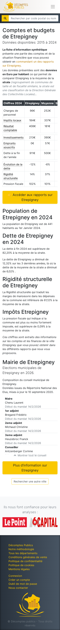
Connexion (15, 575)
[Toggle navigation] (52, 6)
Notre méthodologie (21, 549)
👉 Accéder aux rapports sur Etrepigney (30, 197)
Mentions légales (19, 569)
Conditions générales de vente (27, 557)
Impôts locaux (12, 120)
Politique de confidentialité (25, 561)
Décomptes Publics (20, 545)
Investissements (14, 137)
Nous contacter (18, 587)
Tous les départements (22, 553)
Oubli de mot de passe (22, 583)
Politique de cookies (21, 565)
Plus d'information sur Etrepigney (30, 467)
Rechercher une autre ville (30, 481)
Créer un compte (19, 579)
